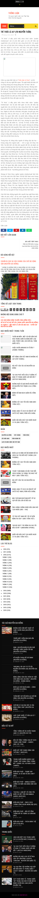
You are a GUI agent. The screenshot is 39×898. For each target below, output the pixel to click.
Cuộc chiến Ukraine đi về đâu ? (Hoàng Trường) (23, 348)
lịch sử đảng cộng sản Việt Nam (11, 442)
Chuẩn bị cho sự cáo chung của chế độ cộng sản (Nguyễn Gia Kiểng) (18, 262)
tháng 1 (5, 557)
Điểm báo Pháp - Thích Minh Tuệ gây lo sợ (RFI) (24, 822)
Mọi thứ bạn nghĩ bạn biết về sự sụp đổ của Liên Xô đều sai (23, 499)
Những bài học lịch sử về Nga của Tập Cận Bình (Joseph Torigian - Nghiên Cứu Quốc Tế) (24, 858)
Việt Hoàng (17, 435)
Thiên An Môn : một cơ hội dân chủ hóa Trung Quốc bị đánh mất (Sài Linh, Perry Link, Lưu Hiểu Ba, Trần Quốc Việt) (24, 339)
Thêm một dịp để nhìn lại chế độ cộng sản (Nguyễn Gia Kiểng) (24, 697)
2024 (5, 604)
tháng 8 (5, 576)
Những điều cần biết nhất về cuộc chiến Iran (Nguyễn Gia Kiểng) (23, 630)
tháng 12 (5, 587)
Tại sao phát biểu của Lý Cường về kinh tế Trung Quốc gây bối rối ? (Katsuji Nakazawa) (24, 377)
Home (4, 26)
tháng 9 (5, 579)
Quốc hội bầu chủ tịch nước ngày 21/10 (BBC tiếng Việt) (24, 421)
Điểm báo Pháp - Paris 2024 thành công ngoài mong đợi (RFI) (25, 803)
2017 (5, 552)
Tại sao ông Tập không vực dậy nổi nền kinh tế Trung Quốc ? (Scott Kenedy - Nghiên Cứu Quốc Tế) (25, 869)
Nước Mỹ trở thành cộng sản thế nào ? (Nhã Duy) (23, 751)
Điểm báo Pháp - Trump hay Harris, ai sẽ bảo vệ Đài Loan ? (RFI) (24, 773)
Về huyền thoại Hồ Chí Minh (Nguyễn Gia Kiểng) (23, 658)
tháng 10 (5, 582)
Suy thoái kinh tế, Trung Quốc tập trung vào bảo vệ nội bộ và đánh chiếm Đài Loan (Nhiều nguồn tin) (24, 882)
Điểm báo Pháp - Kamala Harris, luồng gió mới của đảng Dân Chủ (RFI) (25, 784)
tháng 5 (5, 568)
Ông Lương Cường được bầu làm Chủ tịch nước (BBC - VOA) (25, 508)
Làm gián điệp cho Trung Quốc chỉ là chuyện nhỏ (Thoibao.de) (24, 838)
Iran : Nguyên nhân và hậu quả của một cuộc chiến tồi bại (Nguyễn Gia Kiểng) (24, 649)
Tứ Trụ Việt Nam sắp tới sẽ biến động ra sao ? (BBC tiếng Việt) (23, 517)
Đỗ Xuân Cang (5, 438)
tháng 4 (5, 565)
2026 (5, 610)
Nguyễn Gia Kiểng (7, 435)
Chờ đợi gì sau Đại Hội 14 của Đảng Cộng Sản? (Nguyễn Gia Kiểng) (23, 707)
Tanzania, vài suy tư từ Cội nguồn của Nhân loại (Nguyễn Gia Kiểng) (25, 668)
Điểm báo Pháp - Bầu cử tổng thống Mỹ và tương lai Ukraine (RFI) (24, 813)
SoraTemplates (23, 895)
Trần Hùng (26, 435)
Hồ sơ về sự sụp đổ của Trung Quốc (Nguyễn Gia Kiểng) (19, 322)
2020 (5, 593)
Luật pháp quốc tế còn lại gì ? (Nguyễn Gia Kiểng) (24, 716)
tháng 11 (5, 584)
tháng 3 (5, 563)
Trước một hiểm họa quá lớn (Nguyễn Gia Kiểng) (23, 639)
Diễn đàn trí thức (24, 80)
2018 (5, 555)
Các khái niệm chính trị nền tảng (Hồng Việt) (16, 320)
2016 (5, 549)
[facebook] (20, 5)
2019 (5, 590)
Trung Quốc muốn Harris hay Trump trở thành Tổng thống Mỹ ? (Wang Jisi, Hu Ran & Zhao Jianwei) (24, 762)
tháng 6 (5, 571)
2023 (5, 602)
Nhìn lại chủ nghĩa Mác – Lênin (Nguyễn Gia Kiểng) (24, 688)
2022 (5, 599)
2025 (5, 607)
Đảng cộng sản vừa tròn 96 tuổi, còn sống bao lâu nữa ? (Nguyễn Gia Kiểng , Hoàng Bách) (25, 679)
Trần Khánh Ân (16, 438)
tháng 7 (5, 573)
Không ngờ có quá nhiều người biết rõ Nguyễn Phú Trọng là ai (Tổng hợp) (25, 386)
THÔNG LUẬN (13, 13)
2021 (5, 596)
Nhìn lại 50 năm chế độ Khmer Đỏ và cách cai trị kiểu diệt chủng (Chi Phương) (25, 455)
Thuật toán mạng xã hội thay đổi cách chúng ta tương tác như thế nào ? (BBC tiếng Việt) (24, 473)
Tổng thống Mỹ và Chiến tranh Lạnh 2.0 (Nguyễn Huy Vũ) (24, 732)
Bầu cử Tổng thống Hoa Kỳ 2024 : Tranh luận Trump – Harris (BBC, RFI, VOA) (25, 742)
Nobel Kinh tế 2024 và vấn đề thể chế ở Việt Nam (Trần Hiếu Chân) (24, 412)
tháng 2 (5, 560)
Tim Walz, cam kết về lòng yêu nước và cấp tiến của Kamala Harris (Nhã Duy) (24, 794)
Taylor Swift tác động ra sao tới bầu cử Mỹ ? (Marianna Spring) (24, 526)
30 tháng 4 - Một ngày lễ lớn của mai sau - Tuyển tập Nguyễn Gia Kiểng (19, 325)
